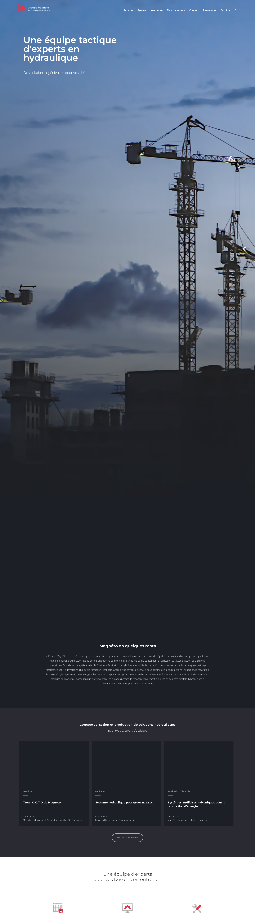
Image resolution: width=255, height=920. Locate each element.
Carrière (225, 10)
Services (128, 10)
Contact (194, 10)
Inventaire (157, 10)
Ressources (209, 10)
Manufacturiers (176, 10)
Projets (142, 10)
